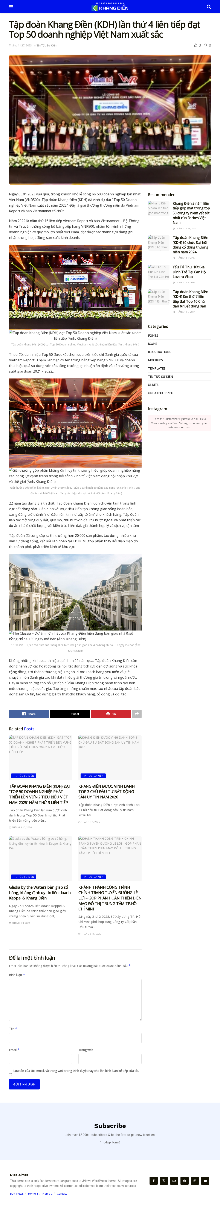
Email (14, 1050)
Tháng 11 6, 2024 (185, 311)
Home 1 (33, 1193)
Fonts (153, 335)
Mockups (155, 360)
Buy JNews (17, 1193)
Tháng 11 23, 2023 (186, 228)
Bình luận (17, 975)
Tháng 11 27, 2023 (20, 45)
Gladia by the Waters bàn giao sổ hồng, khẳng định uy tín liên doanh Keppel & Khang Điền (40, 893)
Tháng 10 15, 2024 (186, 257)
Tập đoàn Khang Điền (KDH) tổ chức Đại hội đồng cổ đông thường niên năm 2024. (190, 244)
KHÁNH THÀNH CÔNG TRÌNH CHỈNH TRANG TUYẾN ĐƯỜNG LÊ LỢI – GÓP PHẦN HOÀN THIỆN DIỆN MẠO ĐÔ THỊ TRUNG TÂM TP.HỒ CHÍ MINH (109, 898)
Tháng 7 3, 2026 (20, 923)
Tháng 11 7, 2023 (185, 282)
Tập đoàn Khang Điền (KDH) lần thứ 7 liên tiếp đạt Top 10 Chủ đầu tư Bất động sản (190, 298)
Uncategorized (160, 393)
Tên (13, 1029)
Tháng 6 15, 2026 (90, 933)
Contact (62, 1193)
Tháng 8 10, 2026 (21, 827)
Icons (152, 344)
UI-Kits (153, 385)
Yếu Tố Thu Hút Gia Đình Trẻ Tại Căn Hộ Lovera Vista (189, 272)
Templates (156, 368)
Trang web (85, 1050)
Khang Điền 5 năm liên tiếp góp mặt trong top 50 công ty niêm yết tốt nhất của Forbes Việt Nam (191, 213)
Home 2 (47, 1193)
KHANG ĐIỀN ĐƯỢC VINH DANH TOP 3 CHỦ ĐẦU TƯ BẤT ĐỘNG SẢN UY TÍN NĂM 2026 (106, 791)
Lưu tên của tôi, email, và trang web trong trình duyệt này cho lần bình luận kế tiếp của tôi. (76, 1071)
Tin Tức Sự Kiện (47, 45)
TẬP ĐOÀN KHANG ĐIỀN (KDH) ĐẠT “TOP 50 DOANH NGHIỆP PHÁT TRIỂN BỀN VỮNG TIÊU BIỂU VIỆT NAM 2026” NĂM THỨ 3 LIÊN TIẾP (40, 794)
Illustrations (159, 352)
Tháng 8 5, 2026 (90, 822)
